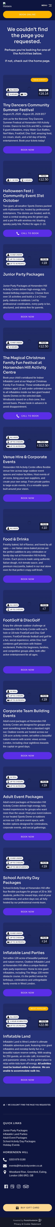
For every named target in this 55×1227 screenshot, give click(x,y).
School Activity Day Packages (19, 1141)
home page (41, 61)
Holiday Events (11, 1145)
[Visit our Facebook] (6, 1186)
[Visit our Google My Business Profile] (12, 1186)
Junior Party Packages (23, 274)
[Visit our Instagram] (18, 1186)
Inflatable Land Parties (23, 953)
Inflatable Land (17, 1036)
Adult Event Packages (23, 797)
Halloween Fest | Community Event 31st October (23, 196)
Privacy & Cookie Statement (27, 1224)
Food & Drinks (16, 539)
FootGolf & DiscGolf (21, 620)
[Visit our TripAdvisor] (26, 1186)
